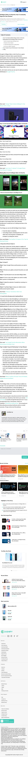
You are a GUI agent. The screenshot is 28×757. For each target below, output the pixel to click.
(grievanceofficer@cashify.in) (7, 737)
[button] (25, 457)
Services (2, 640)
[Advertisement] (14, 88)
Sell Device (3, 680)
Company (3, 664)
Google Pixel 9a (11, 71)
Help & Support (4, 694)
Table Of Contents (5, 35)
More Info (3, 705)
